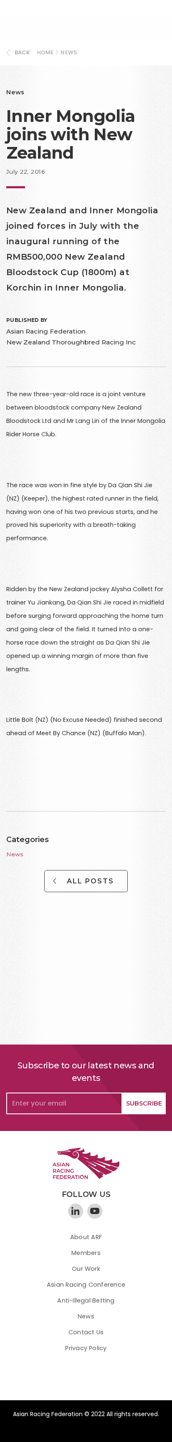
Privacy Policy (85, 1348)
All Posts (90, 881)
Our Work (86, 1269)
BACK (22, 52)
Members (86, 1253)
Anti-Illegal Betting (85, 1300)
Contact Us (86, 1332)
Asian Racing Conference (86, 1284)
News (69, 52)
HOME (45, 52)
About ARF (86, 1237)
